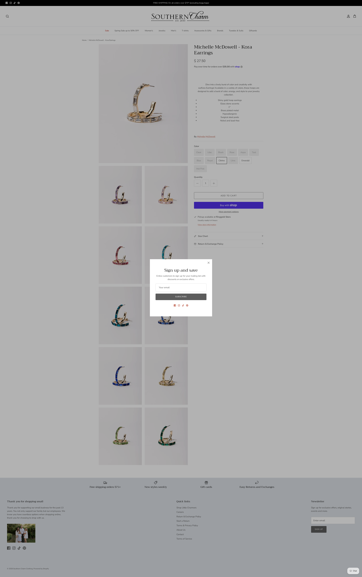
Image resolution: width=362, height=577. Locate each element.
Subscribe (181, 296)
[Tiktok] (183, 305)
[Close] (208, 263)
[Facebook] (175, 305)
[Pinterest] (187, 305)
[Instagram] (179, 305)
